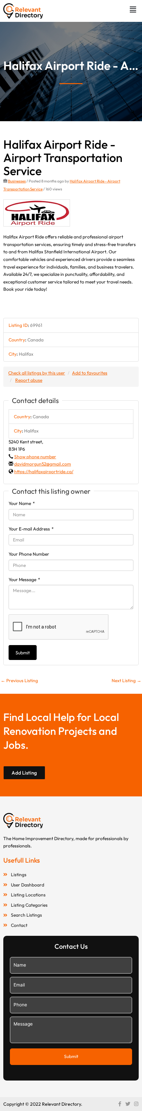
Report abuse (28, 380)
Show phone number (35, 457)
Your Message (24, 579)
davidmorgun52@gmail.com (42, 464)
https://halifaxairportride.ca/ (43, 472)
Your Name (22, 503)
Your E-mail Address (31, 529)
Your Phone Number (29, 554)
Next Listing (126, 680)
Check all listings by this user (36, 373)
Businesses (17, 180)
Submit (23, 653)
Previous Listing (19, 680)
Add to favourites (89, 373)
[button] (133, 9)
